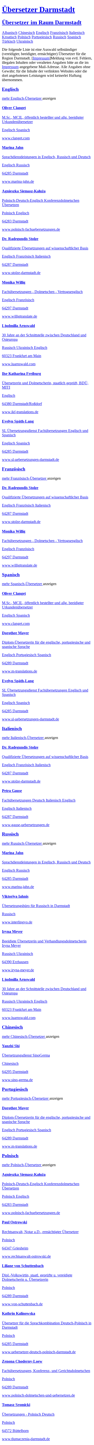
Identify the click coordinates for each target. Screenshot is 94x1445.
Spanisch (74, 37)
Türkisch (8, 41)
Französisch (59, 33)
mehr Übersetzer (22, 98)
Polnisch (24, 37)
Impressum (41, 58)
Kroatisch (9, 37)
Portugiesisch (42, 37)
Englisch (42, 33)
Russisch (59, 37)
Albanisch (9, 33)
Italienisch (77, 33)
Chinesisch (26, 33)
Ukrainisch (24, 41)
